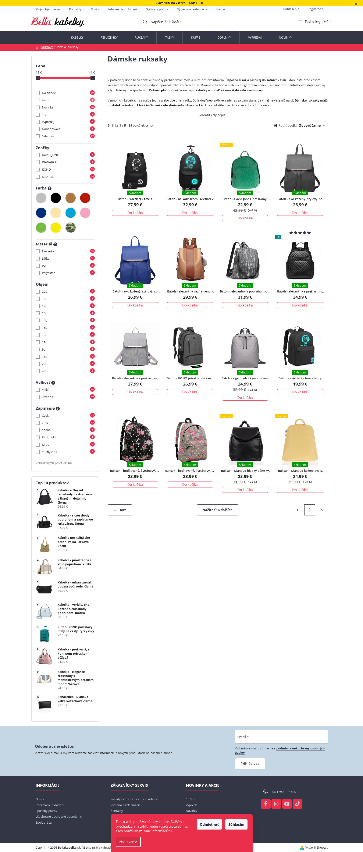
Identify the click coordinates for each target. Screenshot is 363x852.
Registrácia (315, 9)
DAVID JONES (67, 155)
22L (67, 364)
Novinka (68, 107)
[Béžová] (55, 212)
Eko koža (68, 251)
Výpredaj (67, 122)
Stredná (68, 397)
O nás (95, 9)
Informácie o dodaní (122, 9)
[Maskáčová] (70, 227)
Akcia (67, 100)
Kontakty (75, 9)
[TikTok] (297, 804)
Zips (68, 423)
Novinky (191, 811)
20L (67, 292)
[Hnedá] (70, 198)
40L (67, 371)
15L (67, 299)
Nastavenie (128, 841)
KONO (68, 169)
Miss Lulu (68, 177)
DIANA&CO (67, 162)
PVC (67, 266)
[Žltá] (55, 227)
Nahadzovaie (67, 129)
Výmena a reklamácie (192, 9)
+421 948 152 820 (283, 792)
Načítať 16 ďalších (217, 510)
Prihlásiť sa (250, 763)
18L (67, 328)
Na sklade (68, 93)
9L (67, 349)
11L (67, 342)
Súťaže (190, 799)
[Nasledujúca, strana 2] (309, 509)
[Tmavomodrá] (41, 212)
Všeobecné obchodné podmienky (59, 816)
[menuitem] (77, 37)
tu (170, 831)
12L (67, 306)
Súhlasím (236, 824)
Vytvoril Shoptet (316, 847)
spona (67, 430)
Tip (67, 115)
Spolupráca (44, 822)
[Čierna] (55, 198)
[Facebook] (266, 804)
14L (67, 320)
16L (67, 313)
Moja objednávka (48, 9)
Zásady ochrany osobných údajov (134, 799)
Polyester (67, 273)
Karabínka (67, 437)
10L (67, 335)
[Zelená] (41, 227)
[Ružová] (85, 212)
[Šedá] (41, 198)
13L (67, 357)
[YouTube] (287, 804)
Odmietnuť (209, 824)
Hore (122, 510)
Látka (68, 258)
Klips (67, 445)
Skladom (68, 136)
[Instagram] (276, 804)
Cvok (68, 415)
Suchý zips (67, 452)
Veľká (68, 390)
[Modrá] (70, 212)
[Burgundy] (85, 198)
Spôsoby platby (157, 9)
